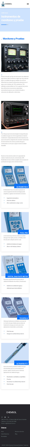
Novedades (4, 436)
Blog (16, 434)
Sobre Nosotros (5, 434)
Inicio (2, 431)
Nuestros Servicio (19, 431)
